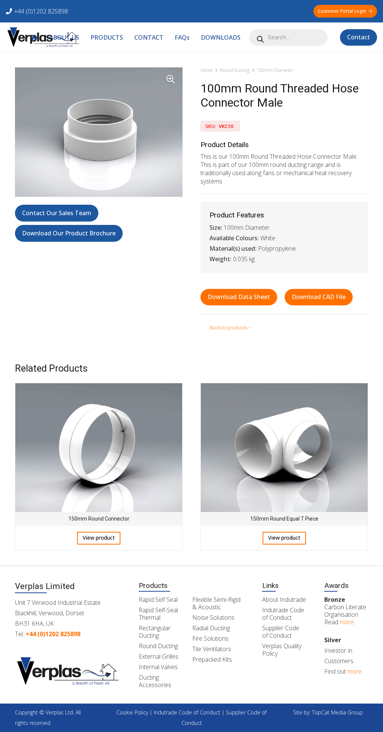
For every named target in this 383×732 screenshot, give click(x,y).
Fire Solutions (210, 638)
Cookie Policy (132, 712)
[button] (245, 37)
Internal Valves (158, 667)
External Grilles (158, 656)
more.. (348, 622)
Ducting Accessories (155, 681)
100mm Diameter (275, 70)
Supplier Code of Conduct (280, 632)
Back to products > (230, 327)
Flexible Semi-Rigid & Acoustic (216, 603)
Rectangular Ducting (155, 632)
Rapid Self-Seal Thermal (158, 614)
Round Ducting (234, 70)
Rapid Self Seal (158, 599)
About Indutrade (284, 599)
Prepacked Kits (212, 659)
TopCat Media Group (337, 712)
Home (206, 70)
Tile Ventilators (211, 649)
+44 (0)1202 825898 (52, 634)
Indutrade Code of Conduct (283, 614)
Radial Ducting (211, 628)
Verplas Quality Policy (281, 650)
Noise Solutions (213, 617)
